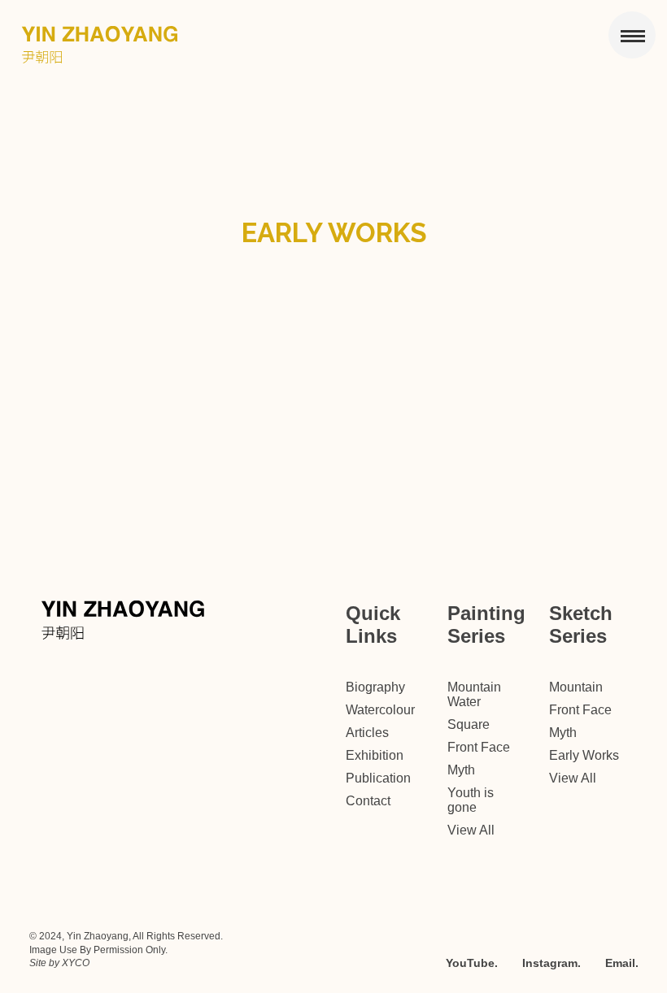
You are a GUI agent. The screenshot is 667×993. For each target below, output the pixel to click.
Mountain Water (474, 694)
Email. (622, 962)
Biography (375, 687)
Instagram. (551, 962)
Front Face (478, 747)
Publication (378, 778)
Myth (461, 770)
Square (468, 724)
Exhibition (374, 755)
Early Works (584, 755)
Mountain (576, 687)
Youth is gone (470, 800)
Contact (368, 801)
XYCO (75, 963)
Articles (367, 732)
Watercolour (380, 710)
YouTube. (472, 962)
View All (471, 830)
